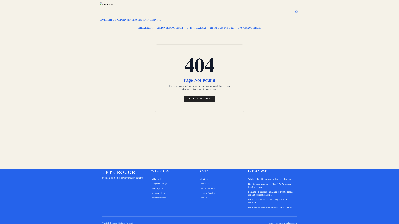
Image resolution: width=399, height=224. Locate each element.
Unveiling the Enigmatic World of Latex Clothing (270, 207)
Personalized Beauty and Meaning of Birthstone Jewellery (269, 201)
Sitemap (203, 197)
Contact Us (204, 183)
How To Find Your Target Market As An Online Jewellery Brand (269, 185)
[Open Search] (296, 12)
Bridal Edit (145, 27)
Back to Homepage (199, 98)
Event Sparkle (196, 27)
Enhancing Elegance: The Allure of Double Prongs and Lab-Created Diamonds (270, 193)
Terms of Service (207, 192)
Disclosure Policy (207, 188)
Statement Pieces (249, 27)
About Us (204, 178)
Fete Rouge (118, 172)
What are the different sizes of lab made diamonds (270, 178)
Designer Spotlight (170, 27)
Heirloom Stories (222, 27)
